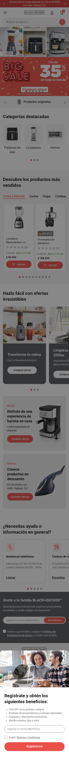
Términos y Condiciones (28, 737)
